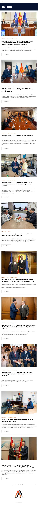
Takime (16, 38)
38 (22, 484)
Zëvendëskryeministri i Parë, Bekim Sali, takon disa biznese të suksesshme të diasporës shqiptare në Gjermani (17, 184)
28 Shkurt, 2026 (3, 231)
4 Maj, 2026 (3, 38)
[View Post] (19, 24)
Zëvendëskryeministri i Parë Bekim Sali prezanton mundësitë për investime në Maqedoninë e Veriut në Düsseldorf (17, 374)
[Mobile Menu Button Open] (36, 1)
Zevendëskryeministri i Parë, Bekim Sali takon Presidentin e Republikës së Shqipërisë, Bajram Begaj (17, 466)
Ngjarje (13, 38)
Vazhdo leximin (6, 54)
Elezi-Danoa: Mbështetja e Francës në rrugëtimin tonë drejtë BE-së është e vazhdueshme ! (17, 234)
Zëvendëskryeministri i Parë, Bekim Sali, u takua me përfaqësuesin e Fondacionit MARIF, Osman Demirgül (17, 280)
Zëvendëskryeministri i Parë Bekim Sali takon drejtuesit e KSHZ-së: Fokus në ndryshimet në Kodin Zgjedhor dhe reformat (18, 326)
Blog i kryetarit (9, 38)
